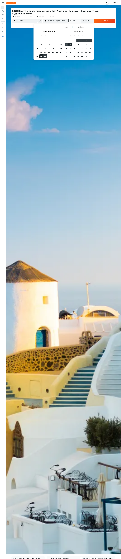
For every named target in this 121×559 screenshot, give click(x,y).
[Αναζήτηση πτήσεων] (3, 7)
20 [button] (61, 48)
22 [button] (41, 52)
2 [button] (45, 40)
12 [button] (57, 44)
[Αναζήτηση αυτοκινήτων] (3, 14)
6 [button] (70, 44)
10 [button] (49, 44)
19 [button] (57, 48)
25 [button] (53, 52)
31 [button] (86, 56)
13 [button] (61, 44)
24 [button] (49, 52)
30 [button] (45, 56)
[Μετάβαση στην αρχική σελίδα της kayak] (11, 3)
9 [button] (45, 44)
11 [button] (53, 44)
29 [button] (41, 56)
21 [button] (37, 52)
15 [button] (41, 48)
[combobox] (17, 17)
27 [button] (61, 52)
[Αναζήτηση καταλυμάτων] (3, 11)
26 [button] (57, 52)
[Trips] (3, 32)
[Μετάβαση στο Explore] (3, 23)
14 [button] (37, 48)
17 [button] (49, 48)
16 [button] (45, 48)
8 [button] (41, 44)
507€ (15, 11)
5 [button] (66, 44)
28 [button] (37, 56)
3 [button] (86, 40)
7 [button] (37, 44)
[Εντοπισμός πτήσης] (3, 27)
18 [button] (53, 48)
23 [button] (45, 52)
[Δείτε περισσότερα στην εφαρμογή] (3, 19)
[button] (3, 2)
